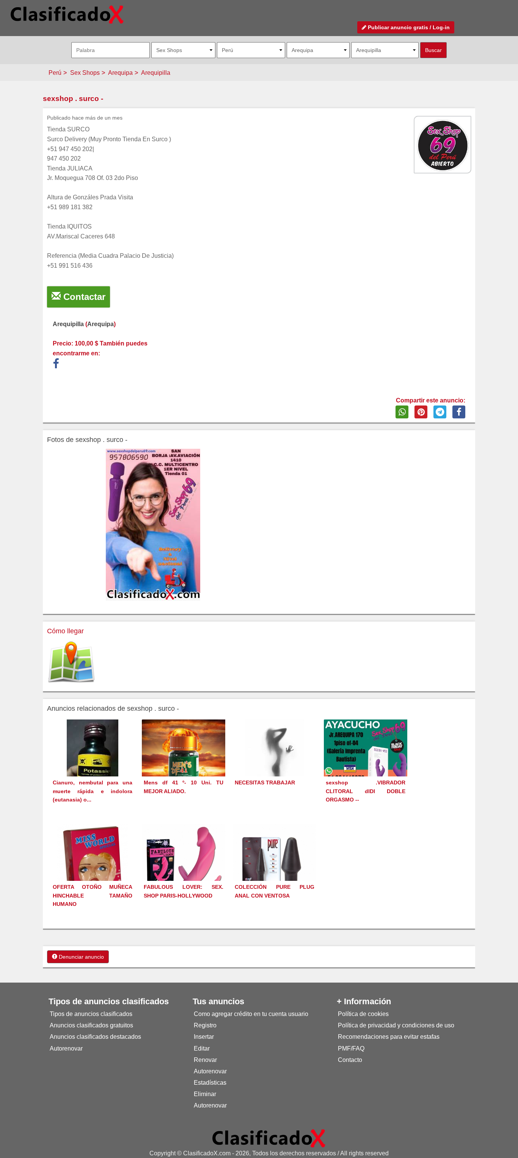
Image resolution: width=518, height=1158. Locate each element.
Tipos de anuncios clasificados (91, 1014)
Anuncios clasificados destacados (95, 1036)
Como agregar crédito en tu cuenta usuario (251, 1014)
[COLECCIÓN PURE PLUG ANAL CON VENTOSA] (274, 865)
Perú (55, 72)
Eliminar (205, 1094)
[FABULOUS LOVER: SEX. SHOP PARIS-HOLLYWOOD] (183, 865)
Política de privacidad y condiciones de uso (396, 1025)
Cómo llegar (65, 631)
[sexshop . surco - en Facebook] (56, 365)
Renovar (205, 1060)
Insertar (204, 1036)
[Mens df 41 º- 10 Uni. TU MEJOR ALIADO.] (183, 761)
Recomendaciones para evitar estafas (389, 1036)
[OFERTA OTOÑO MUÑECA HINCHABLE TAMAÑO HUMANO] (92, 866)
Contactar (83, 297)
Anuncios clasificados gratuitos (91, 1025)
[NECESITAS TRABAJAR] (274, 762)
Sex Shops (85, 72)
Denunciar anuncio (80, 957)
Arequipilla (155, 72)
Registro (205, 1025)
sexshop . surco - (73, 99)
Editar (202, 1048)
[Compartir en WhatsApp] (402, 411)
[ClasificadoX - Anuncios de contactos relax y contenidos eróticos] (269, 1138)
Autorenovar (66, 1048)
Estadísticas (210, 1082)
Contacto (350, 1060)
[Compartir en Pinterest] (420, 411)
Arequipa (120, 72)
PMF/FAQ (351, 1048)
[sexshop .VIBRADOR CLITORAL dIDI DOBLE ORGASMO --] (365, 761)
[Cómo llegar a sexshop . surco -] (71, 662)
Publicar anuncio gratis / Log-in (408, 27)
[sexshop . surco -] (153, 524)
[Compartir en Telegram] (439, 411)
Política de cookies (363, 1014)
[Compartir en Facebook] (458, 411)
